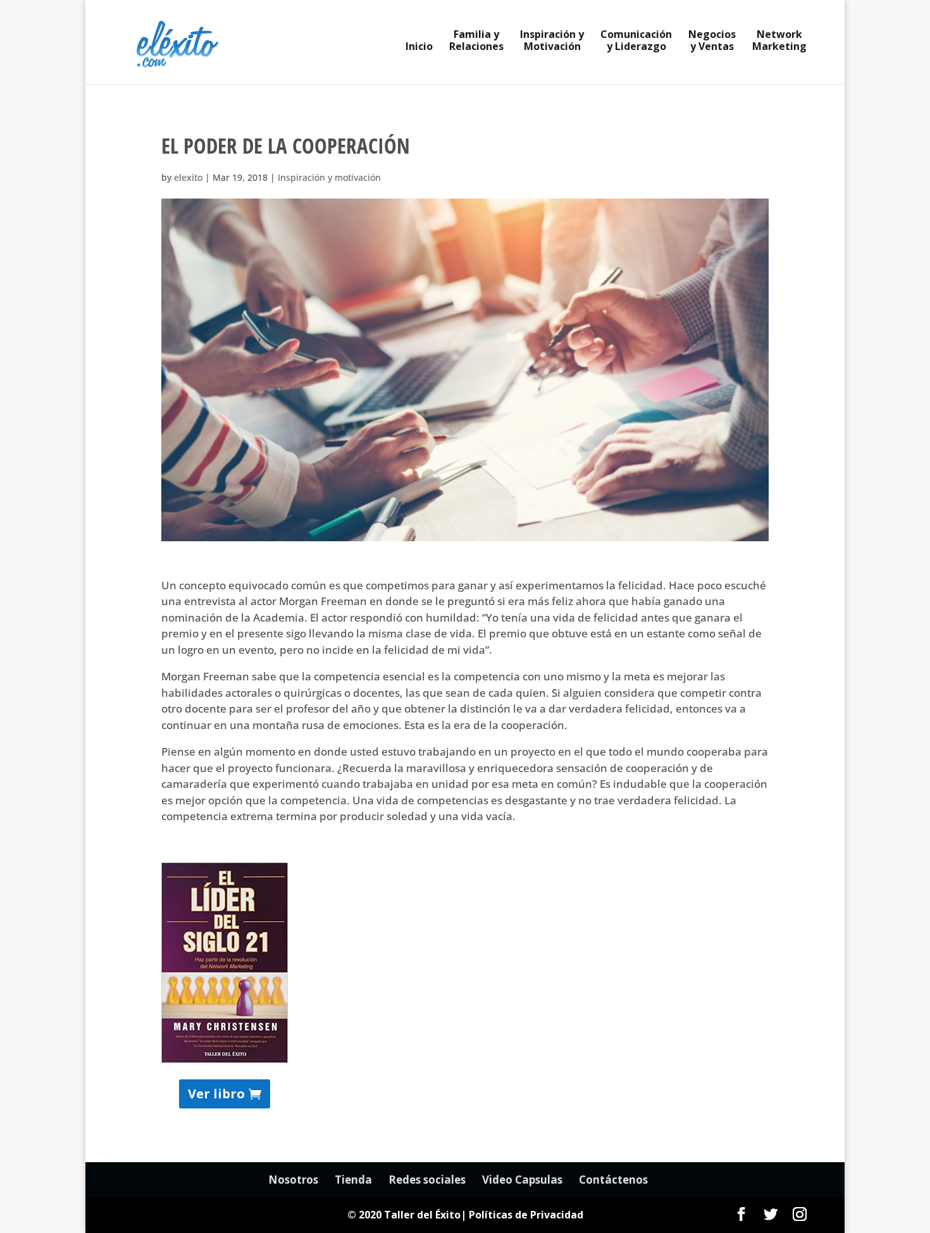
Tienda (353, 1179)
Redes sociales (427, 1179)
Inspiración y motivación (329, 177)
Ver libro (216, 1093)
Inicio (419, 47)
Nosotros (293, 1179)
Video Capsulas (522, 1179)
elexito (188, 177)
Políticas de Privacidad (526, 1215)
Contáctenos (613, 1179)
